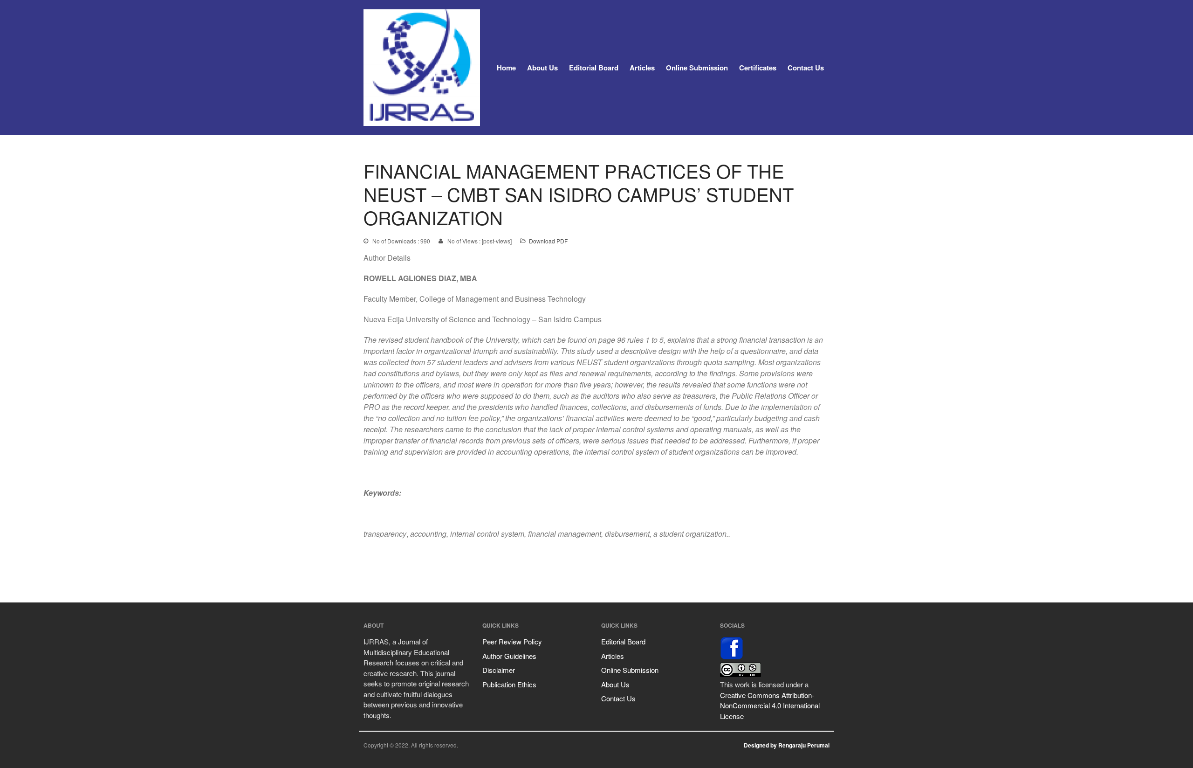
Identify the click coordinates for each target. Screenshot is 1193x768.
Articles (642, 67)
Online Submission (697, 67)
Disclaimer (498, 670)
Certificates (757, 67)
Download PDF (548, 241)
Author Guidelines (509, 656)
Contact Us (806, 67)
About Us (542, 67)
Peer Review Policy (512, 641)
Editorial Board (593, 67)
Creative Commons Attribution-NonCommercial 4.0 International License (770, 705)
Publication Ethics (509, 684)
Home (506, 67)
